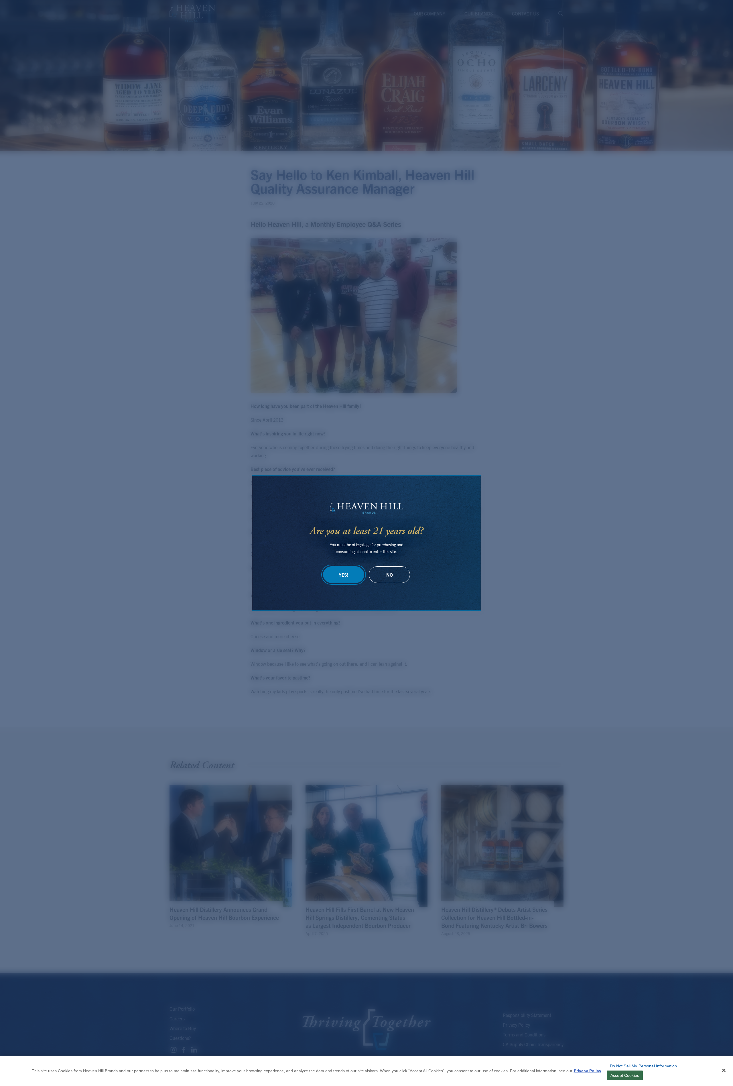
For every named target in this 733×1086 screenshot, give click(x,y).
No (389, 575)
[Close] (724, 1070)
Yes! (343, 575)
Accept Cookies (624, 1075)
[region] (366, 1071)
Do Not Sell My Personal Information (643, 1066)
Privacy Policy (587, 1071)
